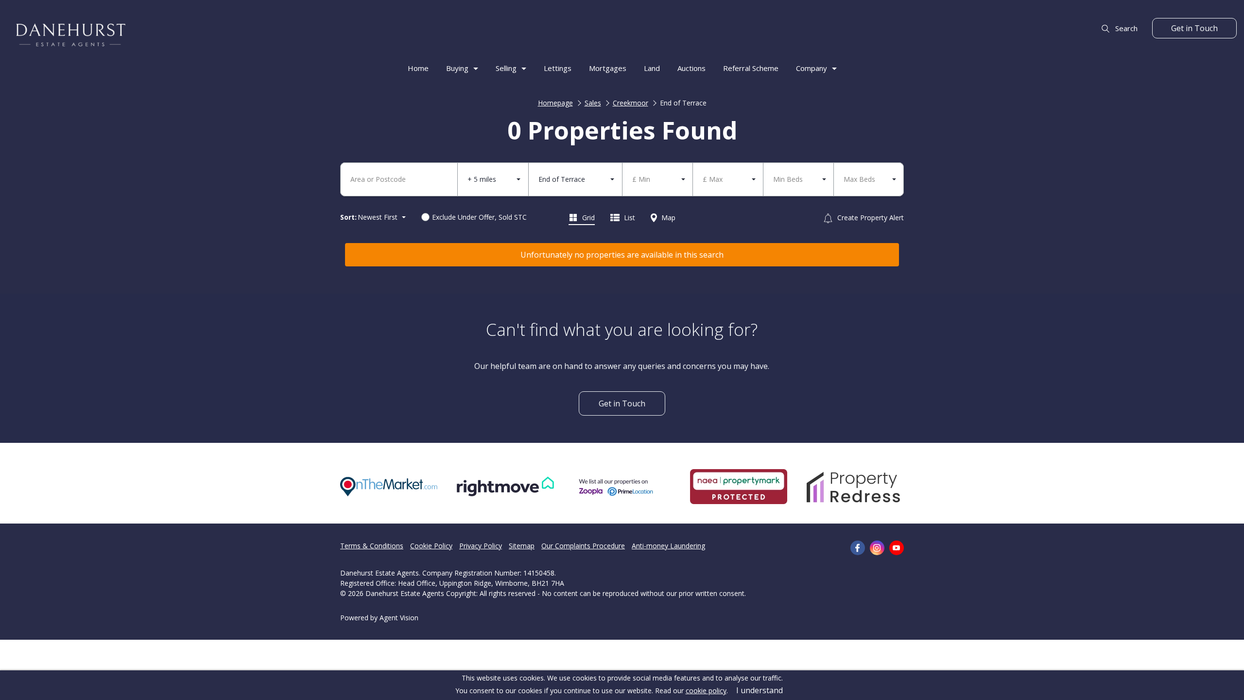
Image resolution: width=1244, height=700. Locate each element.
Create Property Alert (869, 217)
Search (1125, 28)
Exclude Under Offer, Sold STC (479, 217)
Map (667, 217)
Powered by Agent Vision (379, 617)
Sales (593, 102)
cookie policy (706, 690)
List (628, 217)
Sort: (348, 217)
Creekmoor (630, 102)
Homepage (555, 102)
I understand (759, 690)
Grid (587, 217)
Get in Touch (1194, 28)
